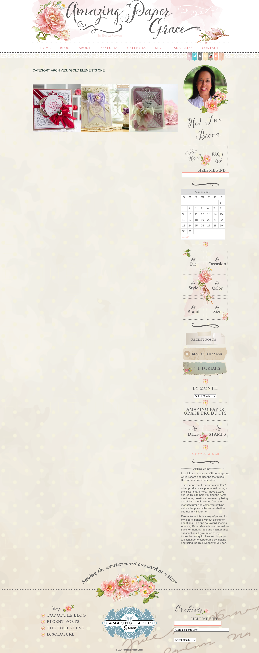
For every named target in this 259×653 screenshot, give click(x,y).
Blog (64, 48)
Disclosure (60, 634)
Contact (210, 48)
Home (45, 48)
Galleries (136, 48)
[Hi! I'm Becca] (205, 102)
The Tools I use (65, 628)
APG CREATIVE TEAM (205, 454)
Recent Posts (63, 622)
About (85, 48)
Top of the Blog (66, 615)
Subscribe (183, 48)
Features (109, 48)
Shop (160, 48)
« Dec (185, 236)
